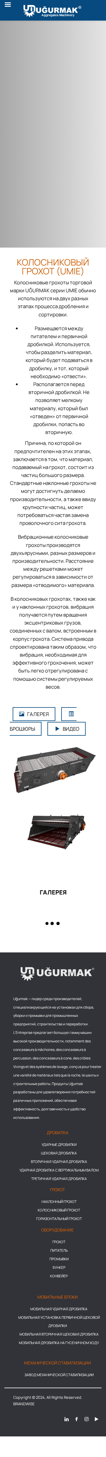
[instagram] (86, 1418)
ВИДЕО (71, 728)
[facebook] (76, 1418)
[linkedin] (66, 1418)
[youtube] (96, 1418)
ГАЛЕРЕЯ (38, 714)
